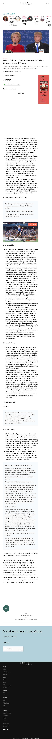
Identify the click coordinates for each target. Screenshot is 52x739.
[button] (4, 3)
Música (4, 682)
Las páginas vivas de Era (48, 20)
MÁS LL (4, 716)
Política (5, 58)
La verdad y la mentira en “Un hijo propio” (13, 20)
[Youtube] (8, 729)
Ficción (4, 694)
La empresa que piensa (25, 20)
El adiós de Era (36, 19)
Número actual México (7, 712)
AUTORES (36, 624)
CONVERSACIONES (7, 685)
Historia (4, 698)
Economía (24, 18)
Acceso (4, 718)
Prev (40, 89)
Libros (4, 681)
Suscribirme (5, 720)
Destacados (5, 715)
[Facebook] (4, 80)
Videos (4, 705)
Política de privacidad (35, 738)
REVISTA (5, 710)
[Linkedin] (8, 80)
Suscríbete (43, 101)
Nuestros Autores (6, 725)
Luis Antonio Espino (26, 615)
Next (47, 89)
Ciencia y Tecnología (24, 17)
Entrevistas (5, 687)
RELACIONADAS (13, 624)
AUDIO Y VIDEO (6, 703)
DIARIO (4, 666)
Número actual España (7, 713)
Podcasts (4, 707)
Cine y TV (11, 16)
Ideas (4, 700)
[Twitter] (6, 80)
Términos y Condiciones (25, 738)
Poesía (4, 692)
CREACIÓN (5, 690)
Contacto (5, 726)
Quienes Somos (6, 723)
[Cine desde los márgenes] (44, 86)
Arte (4, 684)
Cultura (36, 16)
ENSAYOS (5, 697)
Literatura (48, 16)
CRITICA (4, 677)
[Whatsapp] (10, 80)
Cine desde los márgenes (43, 94)
